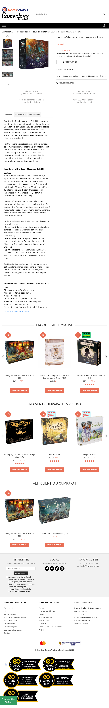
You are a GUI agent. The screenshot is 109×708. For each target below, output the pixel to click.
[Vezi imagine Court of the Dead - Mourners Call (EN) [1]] (7, 54)
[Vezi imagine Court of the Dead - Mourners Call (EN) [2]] (7, 63)
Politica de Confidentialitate (19, 591)
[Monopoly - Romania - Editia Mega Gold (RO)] (19, 431)
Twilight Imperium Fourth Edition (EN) (19, 376)
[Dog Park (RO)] (89, 431)
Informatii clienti (49, 602)
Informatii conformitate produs (16, 311)
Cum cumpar (44, 624)
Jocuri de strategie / (41, 31)
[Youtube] (52, 568)
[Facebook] (47, 568)
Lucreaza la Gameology (13, 630)
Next (7, 84)
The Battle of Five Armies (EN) (54, 533)
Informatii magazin (15, 602)
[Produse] (4, 26)
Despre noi (8, 608)
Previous (7, 36)
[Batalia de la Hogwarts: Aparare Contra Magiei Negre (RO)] (54, 352)
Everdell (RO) (54, 454)
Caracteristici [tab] (20, 114)
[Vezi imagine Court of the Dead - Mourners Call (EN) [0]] (7, 43)
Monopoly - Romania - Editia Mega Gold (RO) (19, 455)
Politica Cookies (10, 624)
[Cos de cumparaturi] (104, 25)
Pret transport (44, 620)
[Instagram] (62, 568)
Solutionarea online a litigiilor (50, 627)
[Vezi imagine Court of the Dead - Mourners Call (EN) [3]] (7, 74)
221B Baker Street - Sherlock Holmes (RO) (89, 376)
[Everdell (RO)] (54, 431)
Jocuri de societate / (23, 31)
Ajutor (41, 608)
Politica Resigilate (11, 627)
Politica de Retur (10, 620)
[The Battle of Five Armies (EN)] (54, 510)
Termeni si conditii (11, 614)
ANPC (41, 630)
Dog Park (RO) (89, 454)
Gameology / (8, 31)
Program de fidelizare (47, 611)
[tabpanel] (34, 54)
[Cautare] (104, 14)
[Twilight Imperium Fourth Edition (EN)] (19, 352)
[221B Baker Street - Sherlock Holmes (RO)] (89, 352)
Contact (7, 633)
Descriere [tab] (8, 114)
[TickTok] (57, 568)
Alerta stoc (71, 62)
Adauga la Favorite (66, 83)
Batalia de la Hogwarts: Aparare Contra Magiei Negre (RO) (54, 376)
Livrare (41, 614)
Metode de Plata (45, 617)
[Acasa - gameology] (15, 9)
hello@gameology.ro (89, 566)
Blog (5, 611)
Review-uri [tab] (34, 114)
